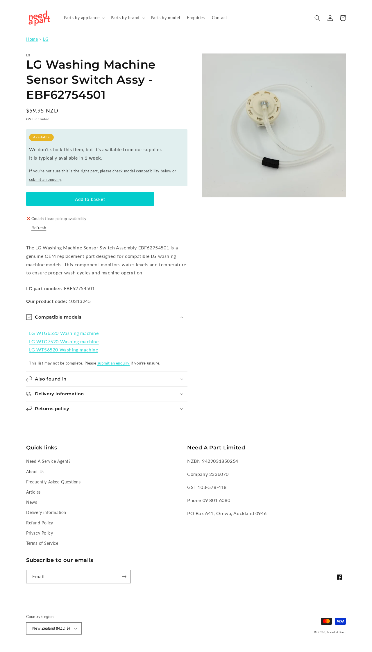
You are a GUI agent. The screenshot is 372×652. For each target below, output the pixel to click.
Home (32, 39)
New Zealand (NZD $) (51, 628)
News (31, 502)
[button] (84, 18)
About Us (35, 471)
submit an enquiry (45, 179)
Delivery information (46, 512)
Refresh (38, 227)
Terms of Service (42, 543)
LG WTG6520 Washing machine (64, 333)
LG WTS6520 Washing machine (63, 349)
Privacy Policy (39, 532)
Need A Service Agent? (48, 461)
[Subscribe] (124, 576)
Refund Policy (39, 522)
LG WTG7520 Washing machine (64, 341)
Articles (33, 492)
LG (45, 39)
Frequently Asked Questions (53, 481)
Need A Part (336, 632)
